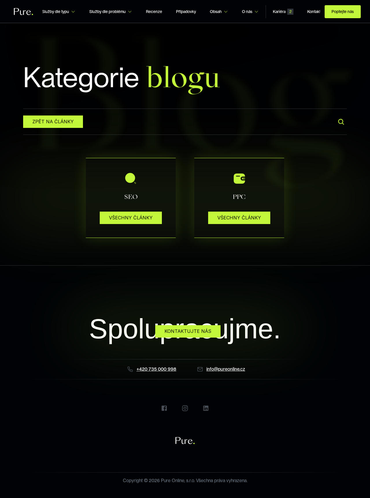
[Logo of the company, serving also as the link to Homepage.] (23, 11)
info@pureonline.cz (225, 369)
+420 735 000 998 (156, 369)
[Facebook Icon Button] (164, 408)
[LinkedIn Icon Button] (206, 408)
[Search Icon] (341, 122)
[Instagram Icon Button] (185, 408)
